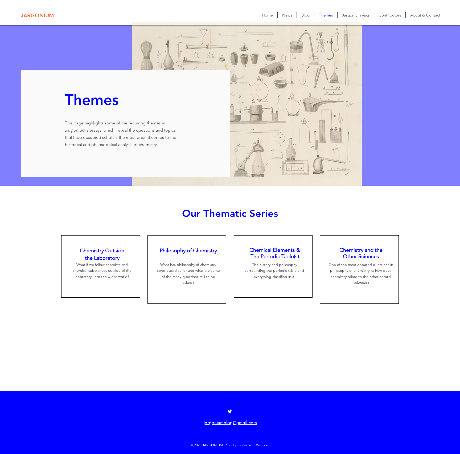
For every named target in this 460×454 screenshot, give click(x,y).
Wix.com (262, 445)
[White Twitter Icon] (230, 411)
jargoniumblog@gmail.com (230, 422)
